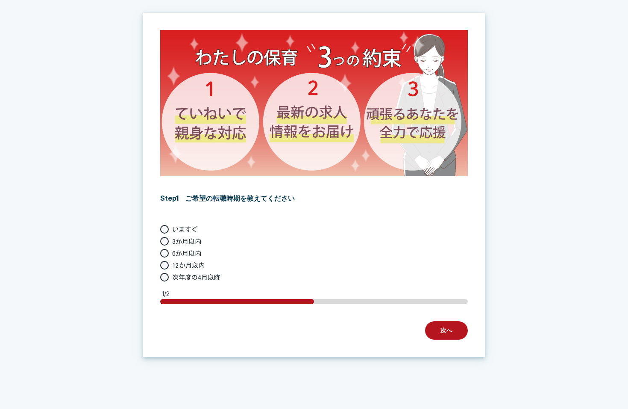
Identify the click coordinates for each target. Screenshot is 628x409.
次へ (446, 330)
